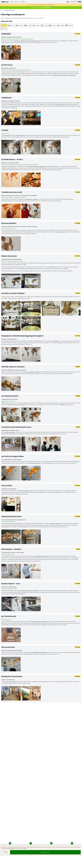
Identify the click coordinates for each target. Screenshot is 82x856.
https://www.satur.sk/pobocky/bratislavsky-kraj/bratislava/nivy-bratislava (19, 164)
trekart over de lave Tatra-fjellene (39, 621)
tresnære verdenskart (9, 432)
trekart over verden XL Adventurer (30, 590)
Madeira (59, 232)
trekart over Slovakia (24, 490)
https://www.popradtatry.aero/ (9, 588)
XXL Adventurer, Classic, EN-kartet (61, 104)
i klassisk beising (20, 135)
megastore (6, 135)
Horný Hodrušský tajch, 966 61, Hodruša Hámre (13, 520)
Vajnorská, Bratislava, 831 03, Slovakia (11, 37)
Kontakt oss (23, 1)
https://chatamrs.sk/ (6, 619)
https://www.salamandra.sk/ (8, 521)
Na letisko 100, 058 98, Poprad (9, 587)
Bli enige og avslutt (45, 852)
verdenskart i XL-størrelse (31, 199)
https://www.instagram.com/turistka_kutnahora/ (13, 197)
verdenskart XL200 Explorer (41, 556)
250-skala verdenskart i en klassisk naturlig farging (27, 41)
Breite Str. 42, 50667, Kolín (8, 680)
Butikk (12, 1)
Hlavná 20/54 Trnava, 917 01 (8, 68)
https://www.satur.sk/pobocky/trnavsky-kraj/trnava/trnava (16, 70)
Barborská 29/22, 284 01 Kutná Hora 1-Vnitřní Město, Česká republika (19, 195)
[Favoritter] (75, 2)
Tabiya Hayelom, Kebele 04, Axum (10, 430)
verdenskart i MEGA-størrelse (60, 75)
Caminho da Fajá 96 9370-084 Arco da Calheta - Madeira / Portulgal (19, 226)
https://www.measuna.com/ (8, 228)
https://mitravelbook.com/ (8, 554)
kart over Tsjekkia (29, 372)
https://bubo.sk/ (5, 133)
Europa (64, 232)
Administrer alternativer (5, 852)
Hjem (2, 10)
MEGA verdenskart (33, 463)
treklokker (62, 404)
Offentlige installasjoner (9, 10)
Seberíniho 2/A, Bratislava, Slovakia (10, 101)
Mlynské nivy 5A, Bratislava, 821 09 (10, 163)
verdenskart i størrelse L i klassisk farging (37, 166)
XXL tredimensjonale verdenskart (38, 652)
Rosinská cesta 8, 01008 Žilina (9, 489)
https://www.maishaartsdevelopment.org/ (12, 261)
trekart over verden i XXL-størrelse (16, 404)
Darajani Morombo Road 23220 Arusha (11, 259)
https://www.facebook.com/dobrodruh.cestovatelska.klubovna (17, 39)
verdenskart (56, 341)
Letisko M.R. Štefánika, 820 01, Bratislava (11, 650)
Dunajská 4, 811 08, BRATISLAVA (9, 339)
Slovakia (37, 372)
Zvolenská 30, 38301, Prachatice (9, 399)
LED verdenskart (12, 681)
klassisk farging (71, 75)
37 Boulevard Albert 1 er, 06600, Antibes (11, 459)
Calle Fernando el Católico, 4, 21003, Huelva (12, 552)
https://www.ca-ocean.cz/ (8, 401)
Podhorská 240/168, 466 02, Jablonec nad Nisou (13, 370)
